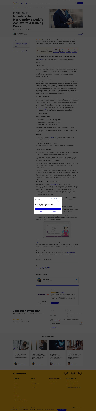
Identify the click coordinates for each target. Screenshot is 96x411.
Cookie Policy (58, 198)
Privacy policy (53, 198)
